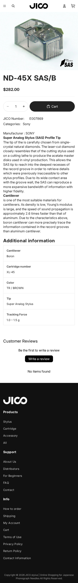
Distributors (11, 468)
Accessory (10, 435)
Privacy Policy (13, 544)
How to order (12, 508)
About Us (9, 461)
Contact (8, 490)
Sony (26, 124)
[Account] (64, 6)
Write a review (39, 359)
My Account (11, 523)
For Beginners (12, 475)
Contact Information (17, 558)
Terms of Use (12, 537)
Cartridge (9, 428)
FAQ (6, 483)
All (5, 442)
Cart (6, 529)
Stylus (7, 421)
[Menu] (4, 6)
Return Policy (12, 551)
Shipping (9, 516)
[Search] (13, 6)
